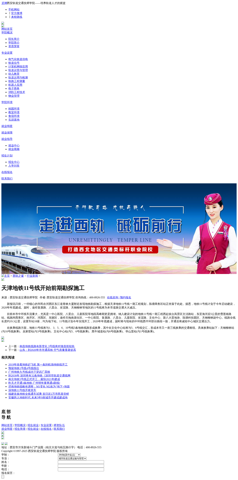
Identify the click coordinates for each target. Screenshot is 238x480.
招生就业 (33, 425)
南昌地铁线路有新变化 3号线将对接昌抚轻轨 (47, 346)
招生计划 (7, 155)
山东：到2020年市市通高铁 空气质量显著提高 (48, 349)
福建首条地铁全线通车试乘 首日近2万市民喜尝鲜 (38, 393)
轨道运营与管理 (18, 70)
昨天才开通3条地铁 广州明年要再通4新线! (34, 382)
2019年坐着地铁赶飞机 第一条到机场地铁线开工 (38, 364)
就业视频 (14, 149)
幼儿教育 (14, 73)
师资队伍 (59, 425)
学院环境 (7, 102)
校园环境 (14, 108)
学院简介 (14, 42)
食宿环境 (14, 116)
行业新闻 (32, 275)
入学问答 (14, 165)
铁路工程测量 (16, 81)
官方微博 (16, 13)
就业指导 (7, 139)
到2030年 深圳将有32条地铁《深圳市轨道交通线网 (39, 375)
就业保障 (7, 132)
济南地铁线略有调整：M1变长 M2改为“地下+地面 (39, 386)
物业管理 (14, 95)
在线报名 (7, 172)
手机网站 (14, 9)
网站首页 (7, 28)
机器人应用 (15, 84)
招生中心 (14, 162)
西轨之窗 (18, 275)
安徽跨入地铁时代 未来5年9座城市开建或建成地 (38, 397)
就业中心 (14, 145)
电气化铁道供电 (18, 59)
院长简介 (14, 38)
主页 (7, 275)
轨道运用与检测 (18, 77)
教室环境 (14, 112)
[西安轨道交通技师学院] (2, 23)
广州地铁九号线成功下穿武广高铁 (29, 371)
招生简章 (20, 428)
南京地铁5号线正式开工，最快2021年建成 (34, 379)
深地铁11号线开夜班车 (22, 390)
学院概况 (7, 32)
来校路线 (16, 16)
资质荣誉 (14, 46)
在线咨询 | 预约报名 (119, 297)
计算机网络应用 (18, 66)
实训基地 (14, 119)
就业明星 (7, 126)
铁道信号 (14, 62)
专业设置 (7, 52)
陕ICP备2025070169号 (81, 450)
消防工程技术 (16, 92)
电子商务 (14, 88)
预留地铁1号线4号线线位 (23, 368)
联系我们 (7, 178)
